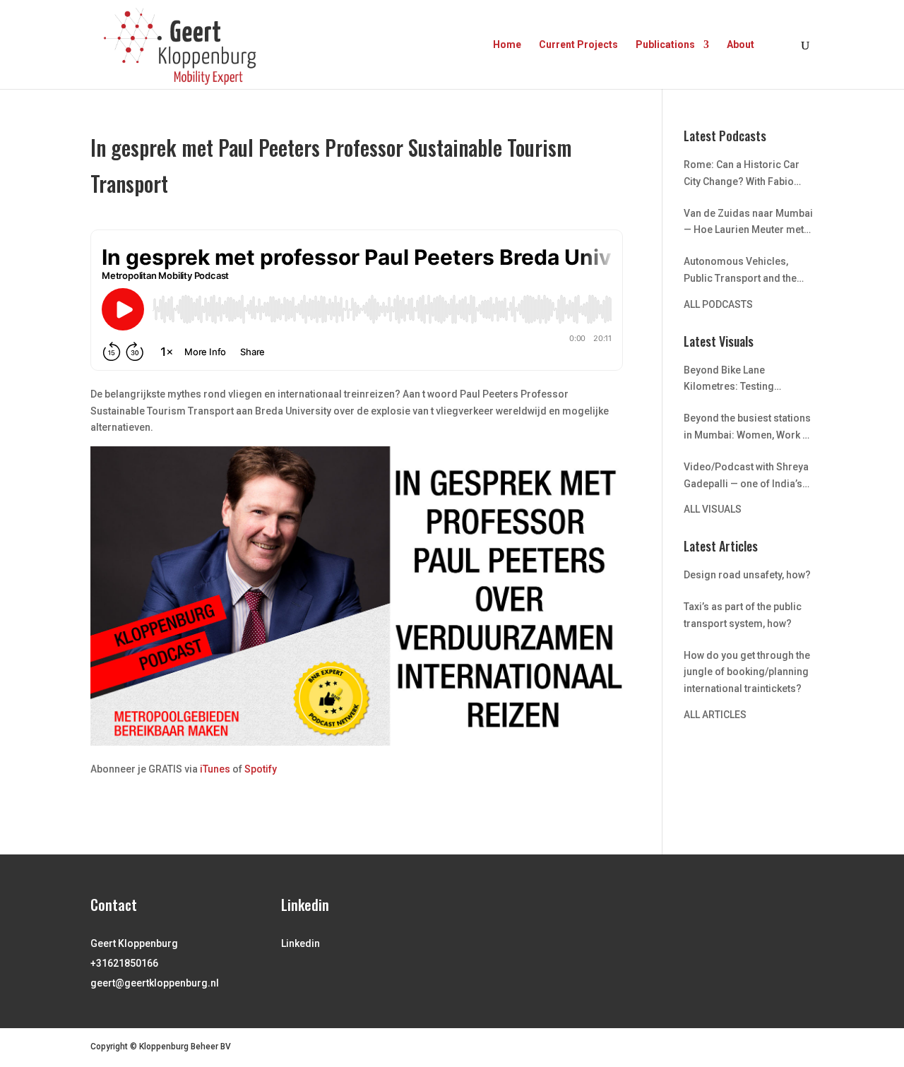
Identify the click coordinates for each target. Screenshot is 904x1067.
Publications (665, 45)
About (740, 45)
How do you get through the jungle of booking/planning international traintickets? (747, 672)
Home (507, 45)
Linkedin (300, 943)
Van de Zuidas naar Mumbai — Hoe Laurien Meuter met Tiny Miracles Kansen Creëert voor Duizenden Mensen (748, 223)
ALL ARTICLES (715, 714)
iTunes (215, 769)
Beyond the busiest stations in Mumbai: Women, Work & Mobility (747, 428)
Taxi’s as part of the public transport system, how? (743, 615)
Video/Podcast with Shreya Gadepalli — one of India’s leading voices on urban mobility (746, 477)
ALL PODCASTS (718, 304)
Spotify (260, 769)
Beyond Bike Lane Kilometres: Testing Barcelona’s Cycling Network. (729, 380)
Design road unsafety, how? (747, 574)
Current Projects (578, 45)
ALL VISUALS (713, 509)
